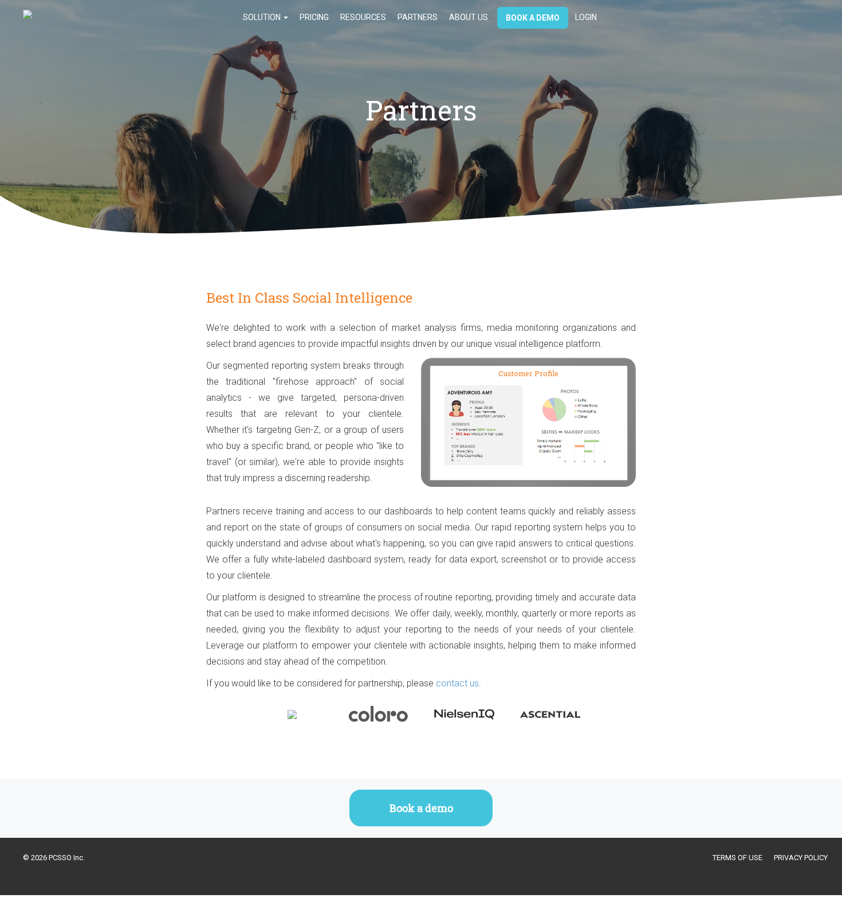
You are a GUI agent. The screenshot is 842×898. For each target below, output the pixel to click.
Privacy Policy (801, 857)
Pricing (314, 17)
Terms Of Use (737, 857)
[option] (292, 710)
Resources (363, 17)
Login (586, 17)
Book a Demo (533, 17)
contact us (457, 683)
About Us (468, 17)
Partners (418, 17)
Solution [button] (262, 17)
